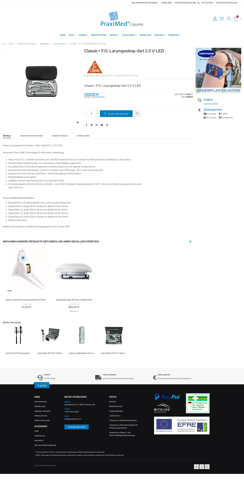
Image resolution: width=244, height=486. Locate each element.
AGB (37, 431)
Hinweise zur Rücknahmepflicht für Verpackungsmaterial (123, 426)
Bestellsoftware (115, 406)
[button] (77, 122)
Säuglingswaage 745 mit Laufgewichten (74, 299)
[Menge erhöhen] (97, 113)
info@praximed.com (72, 419)
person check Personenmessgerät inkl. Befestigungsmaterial (26, 299)
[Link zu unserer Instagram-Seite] (207, 466)
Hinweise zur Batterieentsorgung (123, 420)
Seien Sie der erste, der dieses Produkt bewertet (117, 75)
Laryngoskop (59, 44)
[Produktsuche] (229, 19)
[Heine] (95, 64)
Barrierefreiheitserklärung (45, 445)
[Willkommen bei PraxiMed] (122, 18)
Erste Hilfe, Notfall (27, 44)
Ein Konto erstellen (226, 3)
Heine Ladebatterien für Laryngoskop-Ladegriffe (82, 353)
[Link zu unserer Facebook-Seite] (201, 466)
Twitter (91, 125)
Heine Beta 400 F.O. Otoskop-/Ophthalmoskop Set (50, 353)
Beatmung (44, 44)
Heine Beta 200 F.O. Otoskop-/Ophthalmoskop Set (114, 353)
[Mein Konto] (214, 19)
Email (102, 125)
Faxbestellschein (116, 411)
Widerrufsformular (42, 420)
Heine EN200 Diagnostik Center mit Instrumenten (19, 353)
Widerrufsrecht (41, 416)
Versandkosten (99, 97)
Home (4, 44)
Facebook (86, 125)
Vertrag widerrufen (76, 427)
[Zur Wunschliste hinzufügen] (137, 113)
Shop (11, 44)
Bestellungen (40, 406)
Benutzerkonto (41, 401)
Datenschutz (40, 436)
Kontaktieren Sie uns (185, 3)
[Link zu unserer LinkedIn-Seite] (196, 466)
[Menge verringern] (86, 113)
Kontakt (112, 401)
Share (107, 125)
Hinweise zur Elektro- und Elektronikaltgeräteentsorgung (122, 434)
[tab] (9, 136)
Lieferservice (114, 416)
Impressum (39, 440)
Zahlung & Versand (42, 411)
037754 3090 (207, 3)
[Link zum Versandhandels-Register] (199, 403)
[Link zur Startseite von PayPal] (168, 398)
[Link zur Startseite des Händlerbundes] (162, 408)
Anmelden (166, 3)
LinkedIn (96, 125)
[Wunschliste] (222, 19)
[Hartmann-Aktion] (218, 70)
